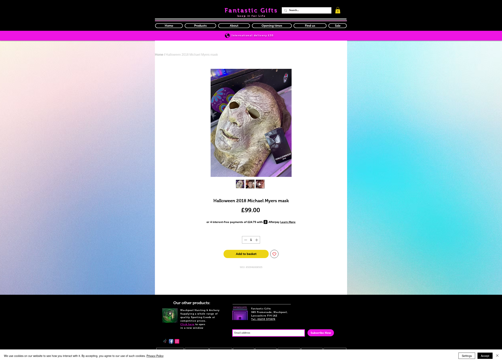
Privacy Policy (155, 356)
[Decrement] (245, 240)
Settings (467, 356)
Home (159, 54)
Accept (485, 356)
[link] (337, 10)
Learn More (288, 222)
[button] (272, 25)
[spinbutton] (251, 240)
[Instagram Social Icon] (177, 341)
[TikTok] (165, 341)
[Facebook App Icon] (171, 341)
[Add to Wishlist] (274, 254)
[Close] (497, 356)
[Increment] (257, 240)
